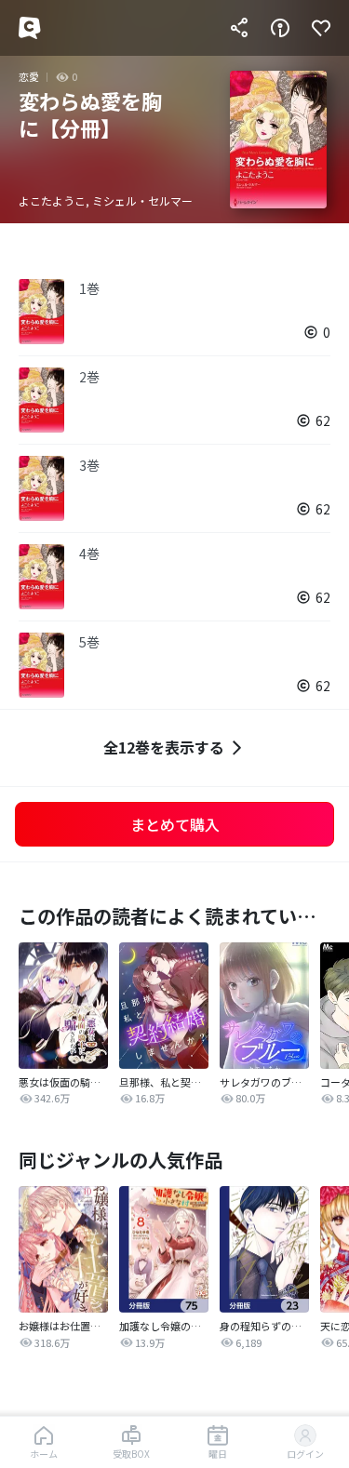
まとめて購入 (175, 824)
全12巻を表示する (163, 747)
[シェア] (239, 28)
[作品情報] (280, 28)
